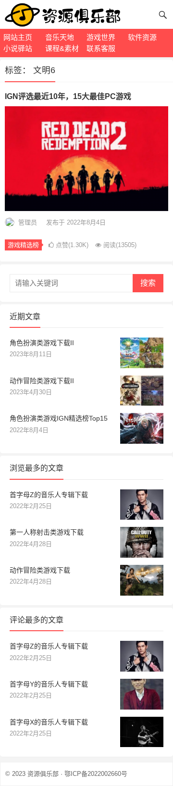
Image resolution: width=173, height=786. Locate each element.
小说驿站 (17, 48)
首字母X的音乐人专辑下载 (49, 722)
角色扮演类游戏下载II (42, 343)
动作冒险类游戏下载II (42, 381)
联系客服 (100, 48)
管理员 (27, 222)
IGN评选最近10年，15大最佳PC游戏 (68, 96)
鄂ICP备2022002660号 (95, 773)
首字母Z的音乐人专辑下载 (49, 495)
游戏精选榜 (23, 245)
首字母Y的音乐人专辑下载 (49, 684)
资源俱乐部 (43, 773)
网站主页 (17, 37)
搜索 (148, 283)
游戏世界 (100, 37)
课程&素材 (62, 48)
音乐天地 (59, 37)
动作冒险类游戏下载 (40, 570)
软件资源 (142, 37)
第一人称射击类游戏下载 (47, 532)
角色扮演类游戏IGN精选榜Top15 (59, 418)
